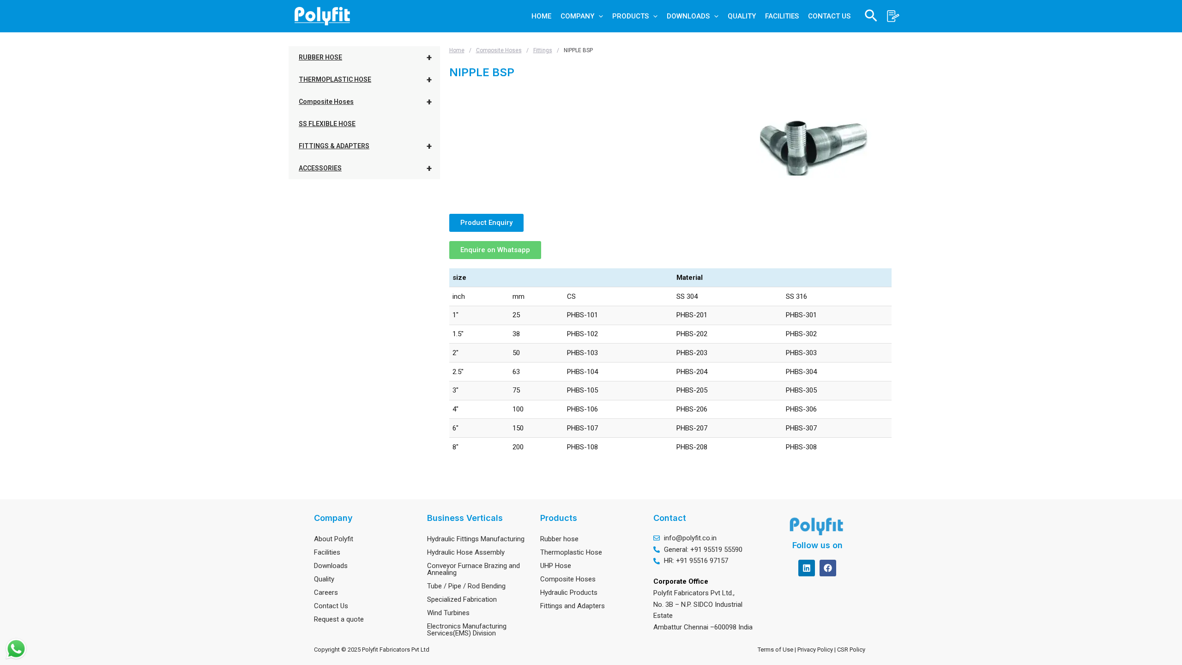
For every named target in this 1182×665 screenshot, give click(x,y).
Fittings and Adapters (572, 606)
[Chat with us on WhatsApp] (16, 649)
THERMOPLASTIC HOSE (365, 79)
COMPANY (577, 16)
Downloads (331, 566)
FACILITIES (782, 16)
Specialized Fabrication (462, 599)
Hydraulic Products (568, 592)
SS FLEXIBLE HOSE (327, 123)
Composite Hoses (365, 101)
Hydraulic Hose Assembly (466, 552)
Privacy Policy (815, 649)
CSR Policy (852, 649)
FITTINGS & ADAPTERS (365, 145)
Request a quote (339, 619)
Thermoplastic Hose (571, 552)
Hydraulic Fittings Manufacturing (476, 539)
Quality (324, 579)
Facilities (327, 552)
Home (456, 50)
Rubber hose (559, 539)
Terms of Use (775, 649)
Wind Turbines (448, 613)
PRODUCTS (630, 16)
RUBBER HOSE (365, 57)
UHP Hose (555, 566)
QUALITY (742, 16)
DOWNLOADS (688, 16)
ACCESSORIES (365, 168)
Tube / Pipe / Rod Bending (466, 586)
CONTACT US (829, 16)
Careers (326, 592)
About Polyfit (333, 539)
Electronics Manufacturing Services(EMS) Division (467, 629)
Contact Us (331, 606)
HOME (541, 16)
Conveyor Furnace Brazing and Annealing (473, 569)
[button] (598, 16)
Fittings (542, 50)
